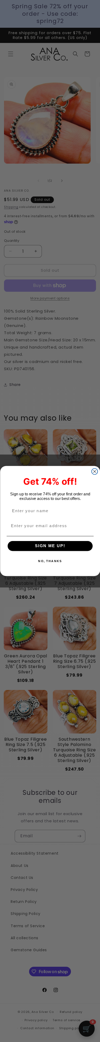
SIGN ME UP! (50, 546)
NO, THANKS (50, 561)
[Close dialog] (94, 471)
